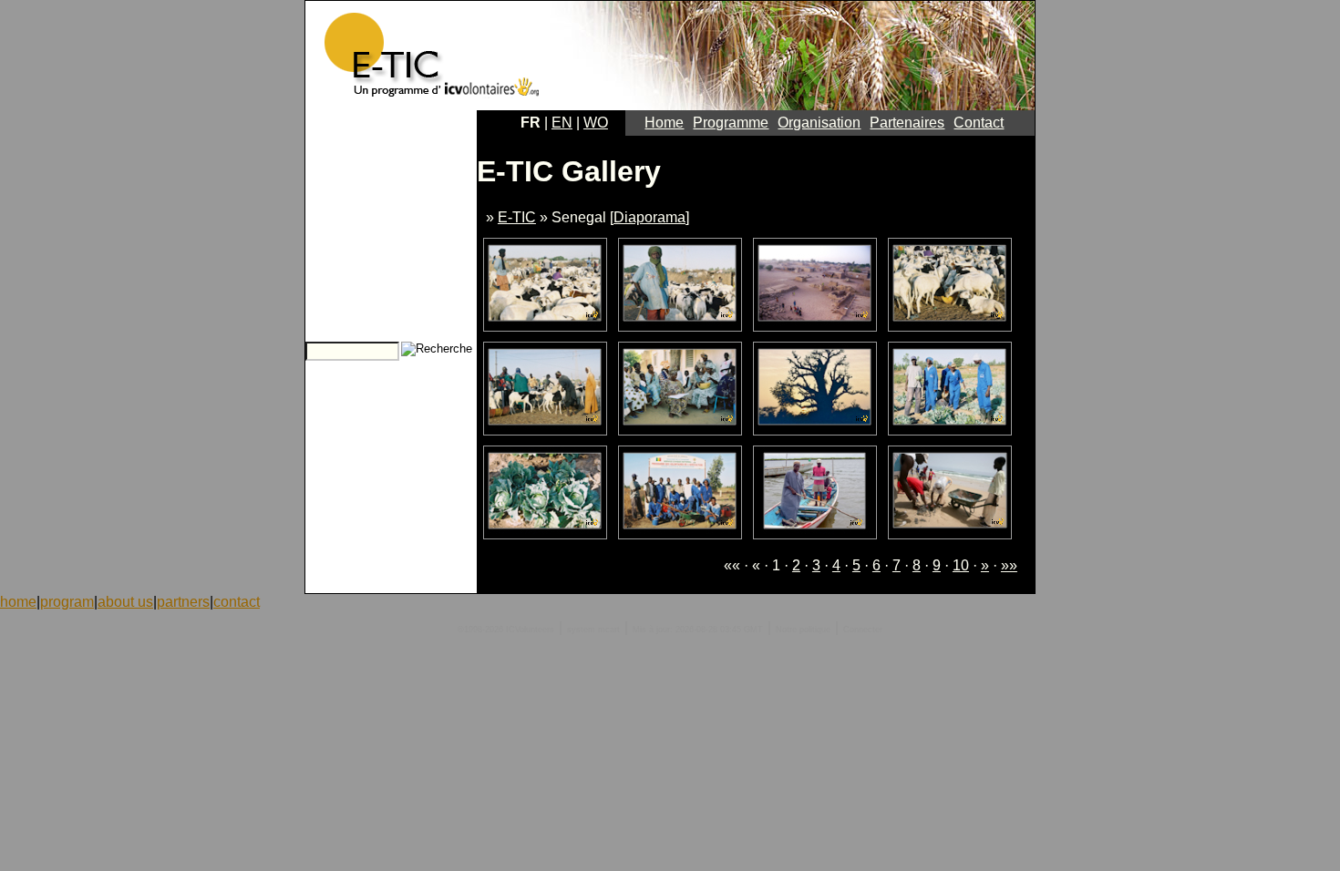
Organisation (819, 122)
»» (1009, 565)
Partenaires (907, 122)
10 (961, 565)
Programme (730, 122)
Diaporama (649, 217)
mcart (609, 629)
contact (236, 602)
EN (561, 122)
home (18, 602)
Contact (978, 122)
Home (664, 122)
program (67, 602)
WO (595, 122)
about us (125, 602)
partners (183, 602)
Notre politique (803, 629)
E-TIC (517, 217)
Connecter (862, 629)
